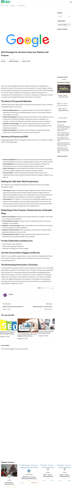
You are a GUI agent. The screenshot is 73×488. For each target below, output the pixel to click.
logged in (12, 349)
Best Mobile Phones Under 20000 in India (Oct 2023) (63, 139)
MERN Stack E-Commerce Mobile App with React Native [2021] (29, 477)
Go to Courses (62, 118)
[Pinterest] (49, 288)
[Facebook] (43, 288)
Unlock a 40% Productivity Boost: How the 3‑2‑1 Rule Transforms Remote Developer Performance (64, 127)
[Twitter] (46, 288)
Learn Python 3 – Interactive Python (9, 483)
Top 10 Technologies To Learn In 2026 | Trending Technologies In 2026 (63, 134)
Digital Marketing (21, 5)
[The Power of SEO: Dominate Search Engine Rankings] (46, 324)
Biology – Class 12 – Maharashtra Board (65, 475)
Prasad (9, 480)
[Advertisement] (27, 23)
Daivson (3, 61)
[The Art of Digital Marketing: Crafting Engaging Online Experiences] (28, 325)
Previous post (7, 304)
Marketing (12, 5)
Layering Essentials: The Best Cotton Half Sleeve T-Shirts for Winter (63, 144)
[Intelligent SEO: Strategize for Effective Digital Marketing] (9, 324)
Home (2, 5)
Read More (9, 470)
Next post (49, 304)
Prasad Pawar (29, 474)
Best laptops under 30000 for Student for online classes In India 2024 (63, 150)
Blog (7, 5)
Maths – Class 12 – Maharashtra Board (48, 475)
